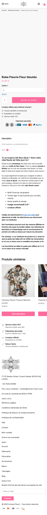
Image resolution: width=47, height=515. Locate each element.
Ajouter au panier (29, 100)
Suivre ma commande (10, 437)
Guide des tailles (29, 215)
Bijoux (4, 466)
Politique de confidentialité (13, 418)
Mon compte (7, 432)
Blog (3, 476)
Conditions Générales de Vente (14, 408)
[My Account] (38, 4)
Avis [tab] (5, 150)
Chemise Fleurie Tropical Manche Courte (16, 301)
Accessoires (7, 461)
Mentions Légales (9, 403)
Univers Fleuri (14, 504)
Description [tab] (7, 138)
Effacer (4, 94)
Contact (5, 427)
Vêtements (6, 451)
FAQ (3, 422)
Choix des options (18, 314)
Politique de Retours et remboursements (18, 413)
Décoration (6, 456)
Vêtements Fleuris (14, 10)
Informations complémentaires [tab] (15, 144)
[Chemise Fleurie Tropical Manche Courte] (18, 280)
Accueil (4, 10)
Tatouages (6, 471)
